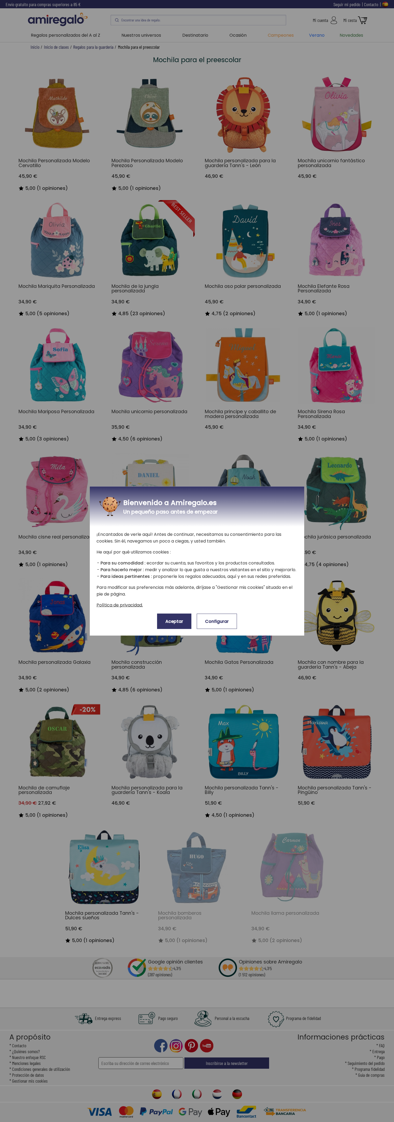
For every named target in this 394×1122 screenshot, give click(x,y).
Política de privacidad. (119, 605)
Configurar (217, 621)
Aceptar (174, 621)
